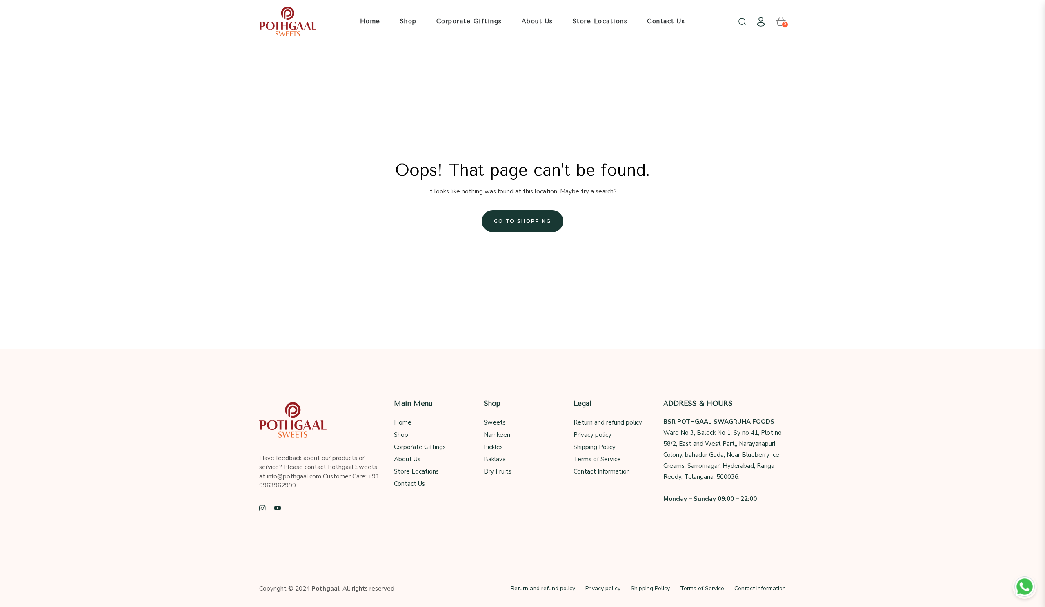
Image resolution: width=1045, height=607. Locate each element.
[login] (761, 21)
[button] (742, 21)
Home (402, 422)
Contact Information (602, 471)
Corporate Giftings (420, 447)
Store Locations (416, 471)
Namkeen (497, 435)
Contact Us (409, 484)
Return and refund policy (608, 422)
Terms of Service (597, 459)
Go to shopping (522, 221)
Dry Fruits (497, 471)
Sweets (495, 422)
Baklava (495, 459)
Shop (401, 435)
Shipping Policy (595, 447)
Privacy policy (592, 435)
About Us (407, 459)
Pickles (493, 447)
